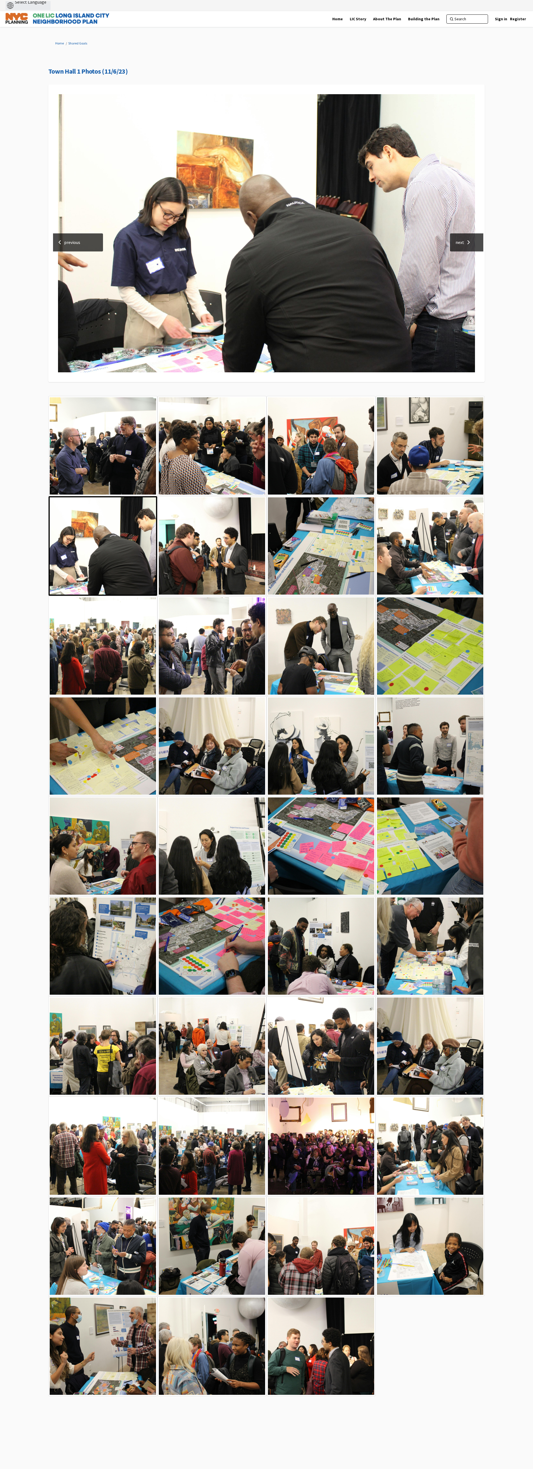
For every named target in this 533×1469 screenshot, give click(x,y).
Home (59, 43)
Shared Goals (77, 43)
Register (518, 18)
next (460, 242)
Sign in (501, 18)
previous (72, 242)
